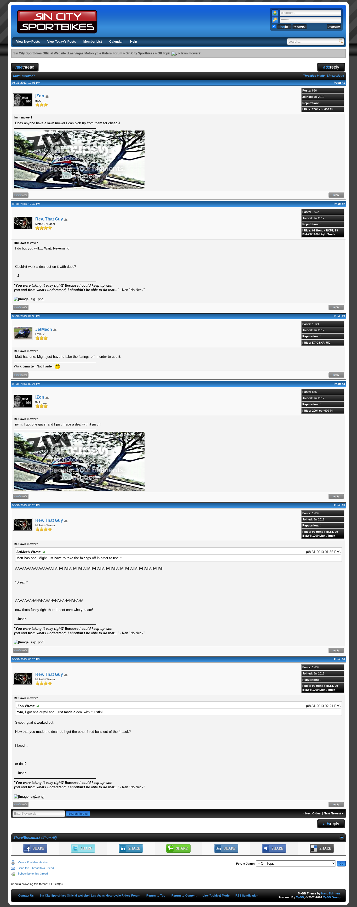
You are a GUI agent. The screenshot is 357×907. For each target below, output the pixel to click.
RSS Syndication (246, 895)
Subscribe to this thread (33, 873)
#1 (343, 82)
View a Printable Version (33, 862)
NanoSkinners (331, 893)
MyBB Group (332, 897)
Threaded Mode (314, 75)
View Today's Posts (61, 41)
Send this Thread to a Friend (36, 868)
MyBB (300, 897)
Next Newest (332, 813)
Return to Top (155, 895)
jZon (39, 96)
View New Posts (28, 41)
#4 (343, 384)
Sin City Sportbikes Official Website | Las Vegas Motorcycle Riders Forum (67, 53)
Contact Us (26, 895)
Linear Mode (335, 75)
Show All (49, 838)
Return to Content (184, 895)
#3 (343, 316)
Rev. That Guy (49, 219)
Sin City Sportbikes (140, 53)
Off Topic (164, 53)
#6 (343, 659)
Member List (92, 41)
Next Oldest (313, 813)
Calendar (116, 41)
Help (133, 41)
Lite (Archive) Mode (216, 895)
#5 (343, 505)
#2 (343, 204)
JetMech (43, 329)
